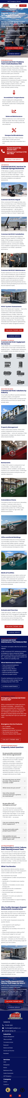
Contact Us (6, 1084)
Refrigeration (6, 1064)
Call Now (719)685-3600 (14, 48)
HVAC (4, 1062)
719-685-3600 (9, 1025)
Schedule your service (13, 159)
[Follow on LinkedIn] (20, 1096)
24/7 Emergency (7, 1076)
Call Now (22, 5)
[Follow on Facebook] (10, 1096)
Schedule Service (14, 54)
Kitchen (5, 1067)
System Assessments (8, 1073)
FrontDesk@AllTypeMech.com (13, 1028)
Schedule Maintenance (10, 686)
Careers (5, 1081)
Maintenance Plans (7, 1070)
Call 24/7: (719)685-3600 (11, 739)
